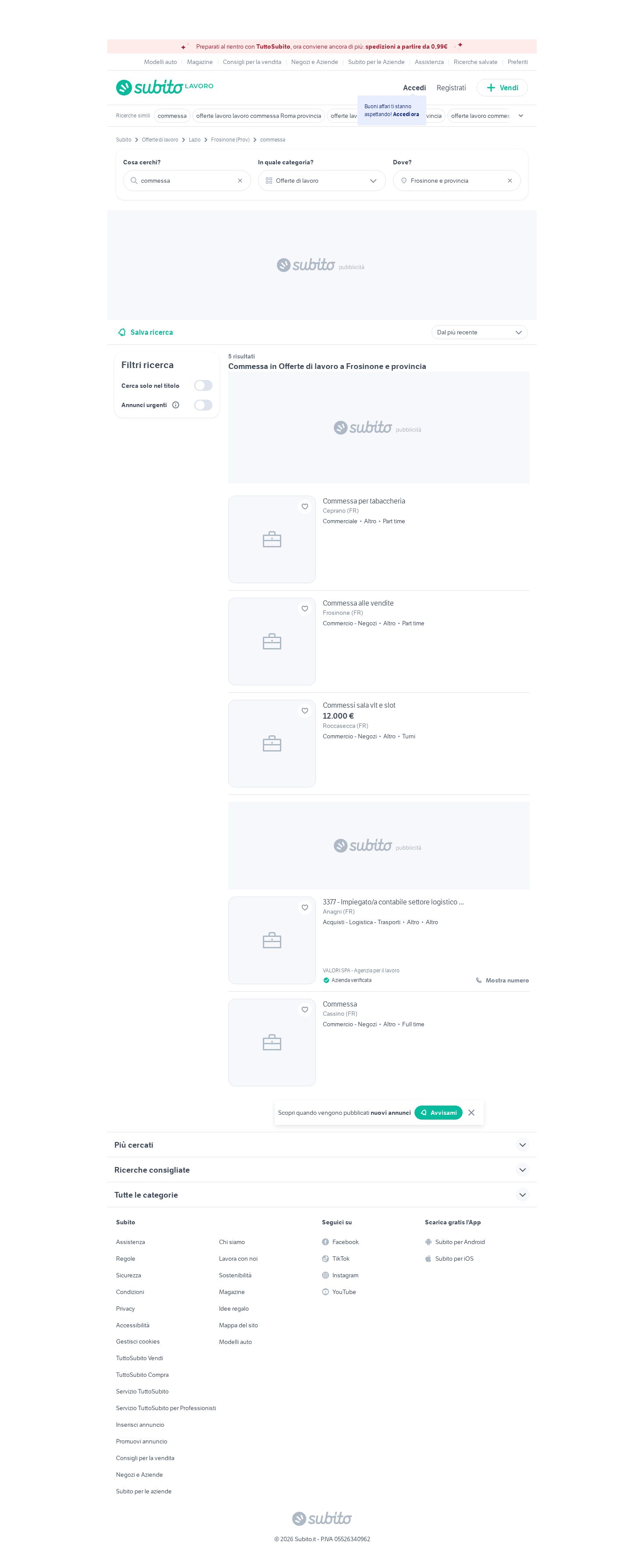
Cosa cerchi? (142, 162)
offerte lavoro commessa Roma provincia (505, 116)
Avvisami (444, 1113)
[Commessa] (379, 1042)
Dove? (402, 162)
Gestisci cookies (138, 1341)
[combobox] (187, 180)
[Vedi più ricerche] (521, 116)
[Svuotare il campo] (240, 180)
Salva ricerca (152, 332)
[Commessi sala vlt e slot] (379, 747)
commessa (172, 116)
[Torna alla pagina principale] (166, 88)
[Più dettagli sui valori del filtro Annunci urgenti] (176, 405)
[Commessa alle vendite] (379, 645)
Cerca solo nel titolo (150, 386)
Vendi (509, 87)
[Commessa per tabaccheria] (379, 543)
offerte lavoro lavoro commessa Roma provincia (258, 116)
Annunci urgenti (144, 405)
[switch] (203, 385)
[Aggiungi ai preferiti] (305, 507)
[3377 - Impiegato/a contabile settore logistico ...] (379, 944)
